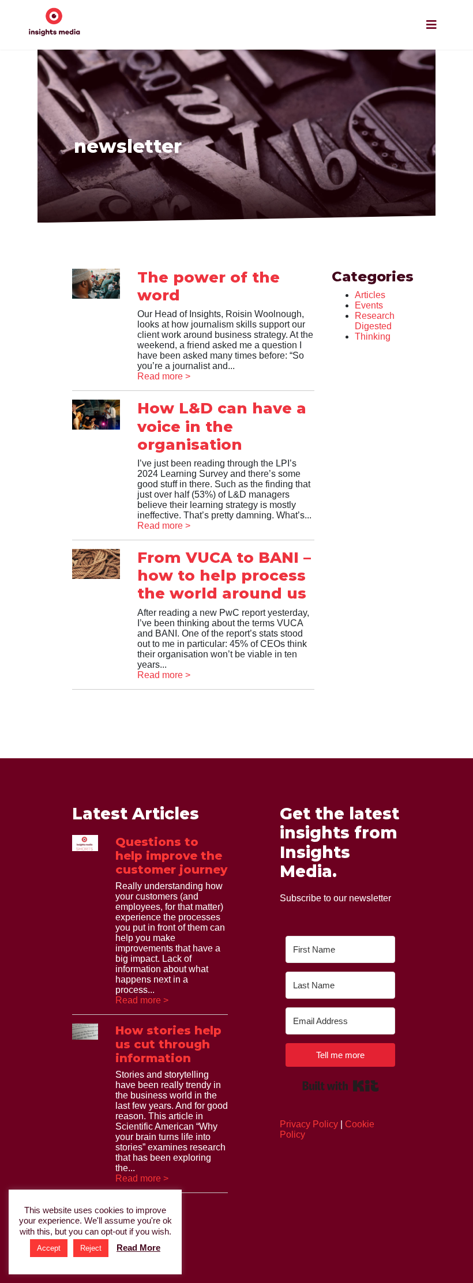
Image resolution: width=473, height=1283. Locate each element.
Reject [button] (91, 1248)
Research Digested (375, 321)
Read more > (163, 376)
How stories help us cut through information (168, 1044)
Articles (370, 295)
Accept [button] (49, 1248)
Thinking (373, 336)
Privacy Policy (309, 1124)
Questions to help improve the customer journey (171, 855)
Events (369, 305)
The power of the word (208, 286)
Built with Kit (340, 1085)
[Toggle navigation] (431, 24)
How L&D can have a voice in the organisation (221, 426)
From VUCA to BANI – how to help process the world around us (224, 575)
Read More (138, 1247)
